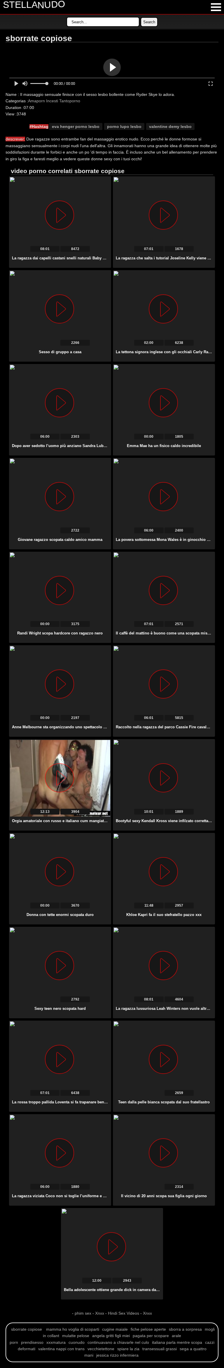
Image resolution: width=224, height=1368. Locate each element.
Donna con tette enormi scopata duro (60, 914)
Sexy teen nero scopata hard (60, 1008)
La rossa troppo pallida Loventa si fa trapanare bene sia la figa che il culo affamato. (87, 1102)
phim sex (83, 1313)
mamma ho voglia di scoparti (72, 1329)
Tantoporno (69, 101)
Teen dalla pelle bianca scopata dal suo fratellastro (164, 1102)
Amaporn (36, 101)
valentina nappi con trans (61, 1348)
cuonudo (77, 1342)
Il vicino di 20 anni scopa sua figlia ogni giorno (164, 1196)
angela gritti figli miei (111, 1335)
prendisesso (32, 1342)
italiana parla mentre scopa (177, 1342)
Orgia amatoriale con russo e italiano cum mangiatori (60, 821)
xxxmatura (56, 1342)
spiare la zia (128, 1348)
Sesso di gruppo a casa (60, 352)
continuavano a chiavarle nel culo (118, 1342)
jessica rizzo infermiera (117, 1355)
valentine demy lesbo (170, 126)
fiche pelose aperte (148, 1329)
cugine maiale (115, 1329)
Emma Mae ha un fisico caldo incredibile (164, 446)
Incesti (52, 101)
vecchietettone (101, 1348)
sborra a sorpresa (185, 1329)
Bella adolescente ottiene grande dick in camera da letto (114, 1290)
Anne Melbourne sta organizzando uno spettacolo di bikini (65, 727)
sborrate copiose (26, 1329)
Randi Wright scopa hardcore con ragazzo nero (60, 633)
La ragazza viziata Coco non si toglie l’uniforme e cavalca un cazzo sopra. (79, 1196)
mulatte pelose (75, 1335)
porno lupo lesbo (124, 126)
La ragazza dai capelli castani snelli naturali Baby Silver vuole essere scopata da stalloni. (93, 258)
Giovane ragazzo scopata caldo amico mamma (60, 539)
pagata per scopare (151, 1335)
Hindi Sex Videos (123, 1313)
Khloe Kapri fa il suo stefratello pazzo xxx (164, 914)
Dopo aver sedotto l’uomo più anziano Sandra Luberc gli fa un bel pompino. (81, 446)
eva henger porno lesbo (75, 126)
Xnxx (99, 1313)
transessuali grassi (159, 1348)
